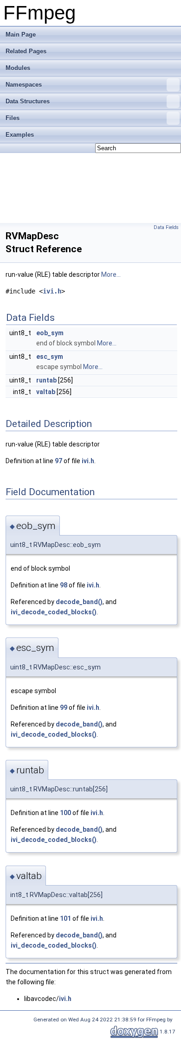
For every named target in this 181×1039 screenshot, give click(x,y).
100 (65, 812)
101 (65, 918)
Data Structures (28, 101)
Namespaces (24, 84)
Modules (18, 67)
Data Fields (166, 227)
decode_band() (79, 602)
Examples (20, 134)
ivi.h (52, 291)
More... (111, 274)
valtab (45, 391)
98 (63, 585)
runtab (46, 380)
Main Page (21, 34)
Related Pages (26, 51)
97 (58, 461)
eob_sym (50, 333)
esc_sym (49, 356)
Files (12, 118)
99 (63, 707)
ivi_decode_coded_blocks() (54, 612)
